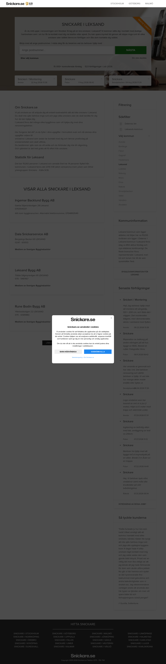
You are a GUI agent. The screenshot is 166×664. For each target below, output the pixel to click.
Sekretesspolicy (77, 357)
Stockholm (117, 3)
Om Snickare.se (89, 357)
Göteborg (134, 3)
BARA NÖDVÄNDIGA (68, 352)
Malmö (149, 3)
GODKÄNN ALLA (98, 352)
